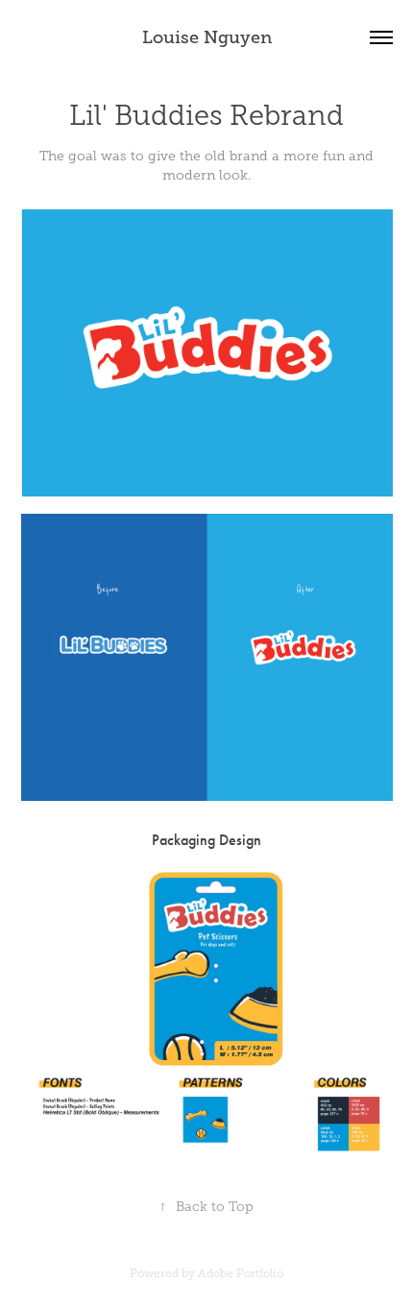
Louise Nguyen (207, 37)
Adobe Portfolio (240, 1273)
